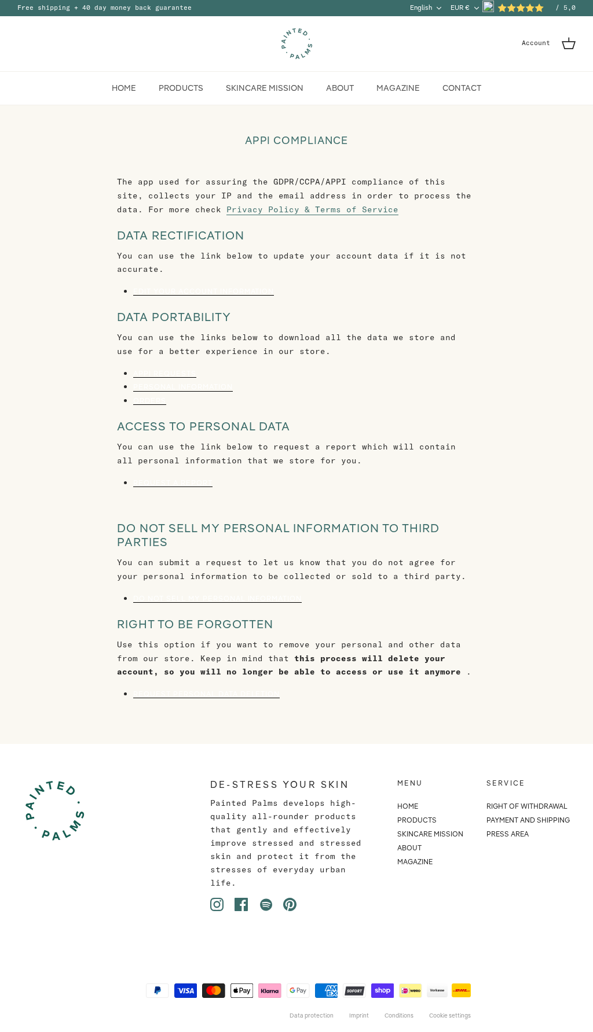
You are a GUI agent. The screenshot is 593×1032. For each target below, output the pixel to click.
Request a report (173, 483)
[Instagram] (217, 904)
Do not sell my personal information (217, 599)
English (421, 7)
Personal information (183, 387)
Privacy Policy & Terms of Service (312, 209)
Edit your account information (203, 292)
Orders (149, 401)
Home (124, 88)
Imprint (359, 1015)
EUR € (460, 7)
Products (181, 88)
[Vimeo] (265, 904)
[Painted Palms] (297, 44)
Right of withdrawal (527, 806)
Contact (461, 88)
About (340, 88)
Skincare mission (264, 88)
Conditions (399, 1015)
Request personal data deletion (206, 694)
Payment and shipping (528, 820)
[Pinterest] (289, 904)
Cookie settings (450, 1015)
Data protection (312, 1015)
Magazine (398, 88)
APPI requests (164, 374)
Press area (507, 834)
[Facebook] (241, 904)
